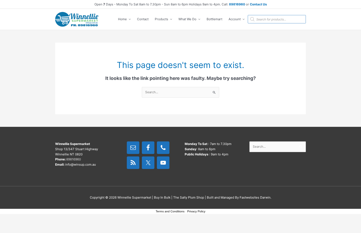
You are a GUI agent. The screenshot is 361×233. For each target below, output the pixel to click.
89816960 (237, 4)
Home (122, 19)
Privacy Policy (196, 211)
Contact (143, 19)
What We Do (187, 19)
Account (235, 19)
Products (161, 19)
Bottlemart (214, 19)
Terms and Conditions (170, 211)
